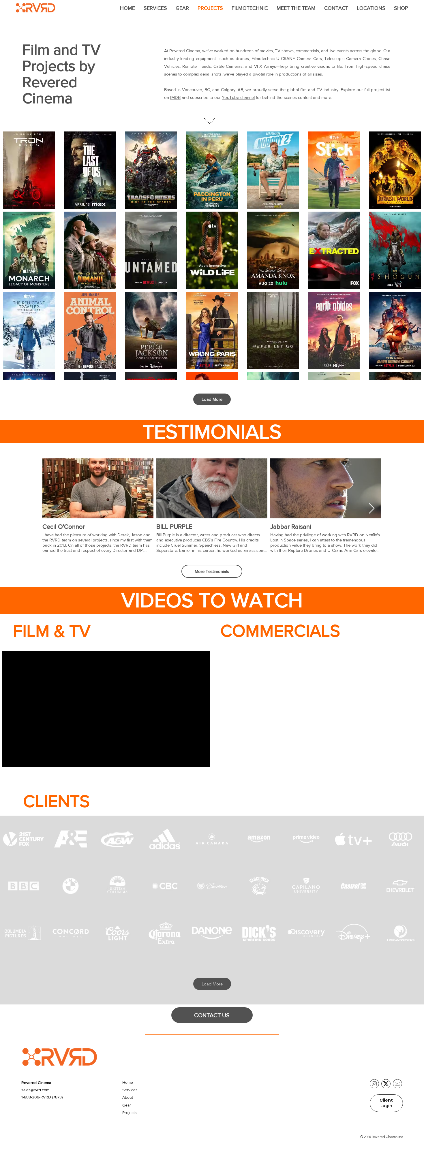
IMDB (175, 97)
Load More (212, 399)
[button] (155, 8)
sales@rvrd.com (35, 1089)
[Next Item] (371, 508)
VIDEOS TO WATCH (212, 600)
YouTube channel (238, 97)
